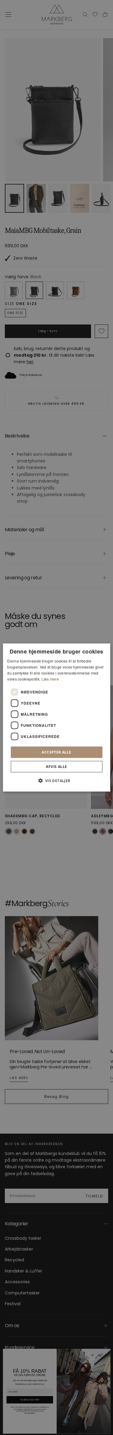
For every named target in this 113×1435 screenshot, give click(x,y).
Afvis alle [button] (56, 766)
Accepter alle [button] (56, 751)
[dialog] (56, 718)
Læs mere (50, 678)
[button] (56, 780)
